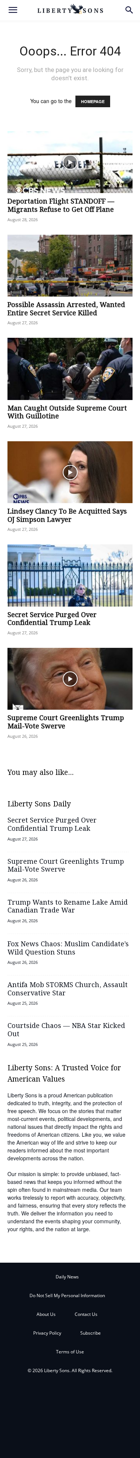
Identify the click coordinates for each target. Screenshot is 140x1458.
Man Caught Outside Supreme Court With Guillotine (67, 413)
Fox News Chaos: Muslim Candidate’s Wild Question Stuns (68, 949)
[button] (13, 10)
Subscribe (90, 1333)
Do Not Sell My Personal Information (67, 1295)
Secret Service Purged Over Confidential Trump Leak (52, 619)
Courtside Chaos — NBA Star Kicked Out (66, 1030)
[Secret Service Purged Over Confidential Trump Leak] (70, 575)
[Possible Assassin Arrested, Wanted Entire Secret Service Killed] (70, 266)
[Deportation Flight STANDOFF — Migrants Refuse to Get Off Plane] (70, 162)
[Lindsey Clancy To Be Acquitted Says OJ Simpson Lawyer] (70, 472)
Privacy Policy (47, 1333)
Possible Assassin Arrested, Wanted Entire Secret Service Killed (66, 309)
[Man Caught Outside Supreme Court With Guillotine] (70, 369)
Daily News (67, 1277)
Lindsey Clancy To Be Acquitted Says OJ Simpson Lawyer (67, 516)
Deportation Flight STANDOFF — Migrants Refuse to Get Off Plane (60, 206)
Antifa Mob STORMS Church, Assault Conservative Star (67, 989)
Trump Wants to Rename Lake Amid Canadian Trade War (67, 907)
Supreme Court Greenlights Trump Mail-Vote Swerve (65, 722)
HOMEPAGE (93, 101)
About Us (46, 1314)
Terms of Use (70, 1352)
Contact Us (86, 1314)
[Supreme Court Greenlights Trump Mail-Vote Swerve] (70, 679)
